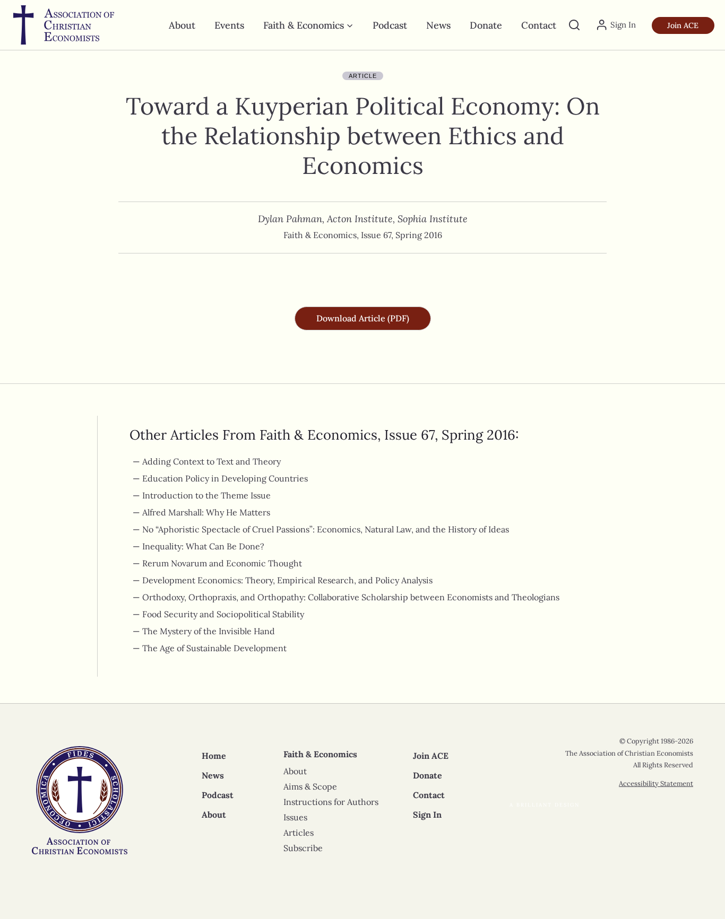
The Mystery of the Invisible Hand (209, 631)
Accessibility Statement (656, 783)
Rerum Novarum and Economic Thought (223, 563)
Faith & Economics (320, 754)
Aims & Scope (310, 786)
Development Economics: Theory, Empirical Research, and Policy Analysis (287, 580)
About (182, 25)
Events (229, 25)
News (438, 25)
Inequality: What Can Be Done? (203, 546)
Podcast (390, 25)
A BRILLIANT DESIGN (545, 804)
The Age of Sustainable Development (215, 648)
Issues (295, 817)
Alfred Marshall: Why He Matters (207, 512)
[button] (363, 318)
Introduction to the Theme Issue (207, 495)
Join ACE (682, 25)
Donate (486, 25)
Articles (298, 832)
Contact (538, 25)
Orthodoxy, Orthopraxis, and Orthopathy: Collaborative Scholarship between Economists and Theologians (350, 597)
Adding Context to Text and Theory (211, 461)
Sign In (427, 814)
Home (214, 755)
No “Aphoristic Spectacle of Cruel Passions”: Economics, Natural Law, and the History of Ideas (325, 529)
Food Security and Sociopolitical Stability (223, 614)
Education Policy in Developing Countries (225, 478)
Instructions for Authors (330, 802)
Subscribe (303, 848)
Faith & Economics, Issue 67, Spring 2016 (362, 235)
